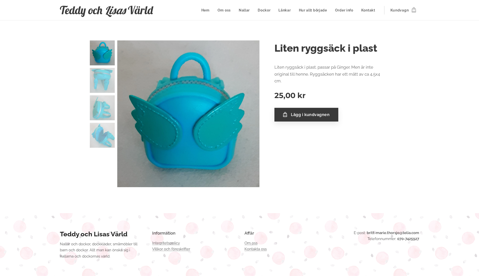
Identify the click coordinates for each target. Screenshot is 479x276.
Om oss (250, 243)
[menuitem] (207, 10)
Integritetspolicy (166, 243)
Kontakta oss (255, 249)
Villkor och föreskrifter (171, 249)
